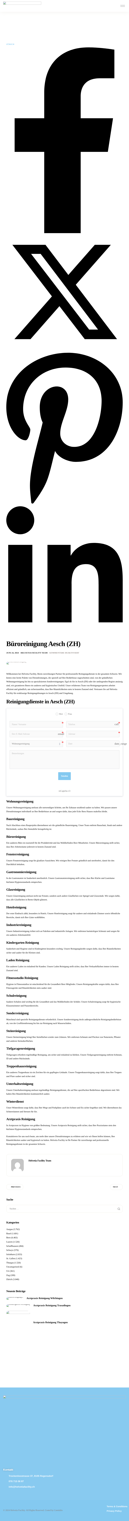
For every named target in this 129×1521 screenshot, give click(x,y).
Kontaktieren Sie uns (15, 1136)
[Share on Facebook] (64, 232)
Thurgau (10, 1263)
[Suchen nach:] (64, 1209)
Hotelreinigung (60, 913)
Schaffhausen (12, 1246)
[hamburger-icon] (122, 6)
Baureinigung (71, 825)
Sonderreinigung (71, 1019)
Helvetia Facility (57, 1140)
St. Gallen (10, 1258)
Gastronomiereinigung (65, 878)
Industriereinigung (21, 931)
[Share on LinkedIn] (64, 638)
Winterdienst (17, 1108)
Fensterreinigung (20, 861)
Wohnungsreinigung (22, 808)
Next (115, 1187)
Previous (15, 1187)
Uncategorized (12, 1267)
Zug (8, 1275)
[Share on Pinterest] (64, 505)
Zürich (10, 44)
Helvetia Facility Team (34, 653)
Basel (8, 1233)
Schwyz (9, 1250)
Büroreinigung (102, 843)
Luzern (9, 1242)
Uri (7, 1271)
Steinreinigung (19, 1037)
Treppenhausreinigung (85, 1072)
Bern (8, 1238)
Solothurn (10, 1254)
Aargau (9, 1229)
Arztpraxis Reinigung (67, 1125)
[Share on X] (64, 349)
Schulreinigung (95, 1002)
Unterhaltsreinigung (22, 1090)
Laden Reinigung (61, 966)
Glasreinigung (19, 896)
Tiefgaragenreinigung (96, 1055)
